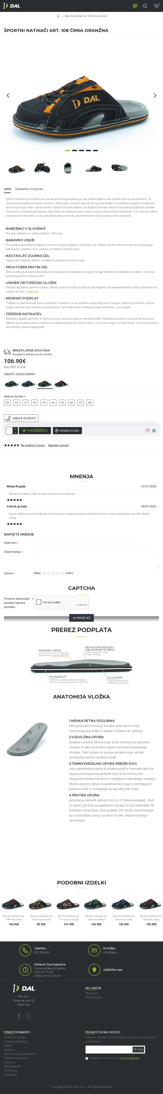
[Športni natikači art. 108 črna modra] (28, 382)
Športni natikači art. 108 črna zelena (96, 918)
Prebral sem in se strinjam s (114, 1058)
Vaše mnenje (12, 551)
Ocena (8, 573)
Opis (7, 189)
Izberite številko (14, 396)
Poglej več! (32, 291)
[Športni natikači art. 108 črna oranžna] (45, 382)
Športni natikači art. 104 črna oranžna (41, 918)
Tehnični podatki (29, 189)
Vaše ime (10, 542)
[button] (8, 95)
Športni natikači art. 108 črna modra (124, 918)
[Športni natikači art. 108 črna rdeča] (61, 382)
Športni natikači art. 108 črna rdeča (14, 918)
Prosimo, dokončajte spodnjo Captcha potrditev (17, 603)
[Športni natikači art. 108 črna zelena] (12, 382)
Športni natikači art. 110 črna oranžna (69, 918)
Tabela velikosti (24, 418)
